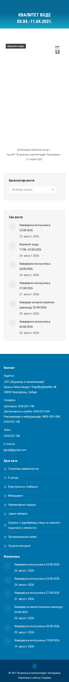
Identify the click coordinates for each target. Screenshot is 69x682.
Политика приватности (23, 468)
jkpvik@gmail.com (15, 450)
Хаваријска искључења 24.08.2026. (34, 266)
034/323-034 (41, 411)
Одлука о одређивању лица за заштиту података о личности (34, 525)
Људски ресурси (19, 545)
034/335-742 (12, 421)
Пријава (46, 677)
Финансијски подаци (22, 504)
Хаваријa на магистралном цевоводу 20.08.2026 (36, 305)
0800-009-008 (51, 416)
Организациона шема (22, 536)
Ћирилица (24, 677)
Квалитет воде (15, 46)
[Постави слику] (12, 226)
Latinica (35, 677)
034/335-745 (26, 406)
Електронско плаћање (23, 486)
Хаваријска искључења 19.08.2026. (37, 640)
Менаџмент (15, 495)
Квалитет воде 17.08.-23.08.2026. (30, 247)
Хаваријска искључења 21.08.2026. (34, 285)
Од (33, 154)
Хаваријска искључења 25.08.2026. (34, 227)
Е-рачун (13, 477)
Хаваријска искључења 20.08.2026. (34, 324)
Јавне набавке (18, 513)
